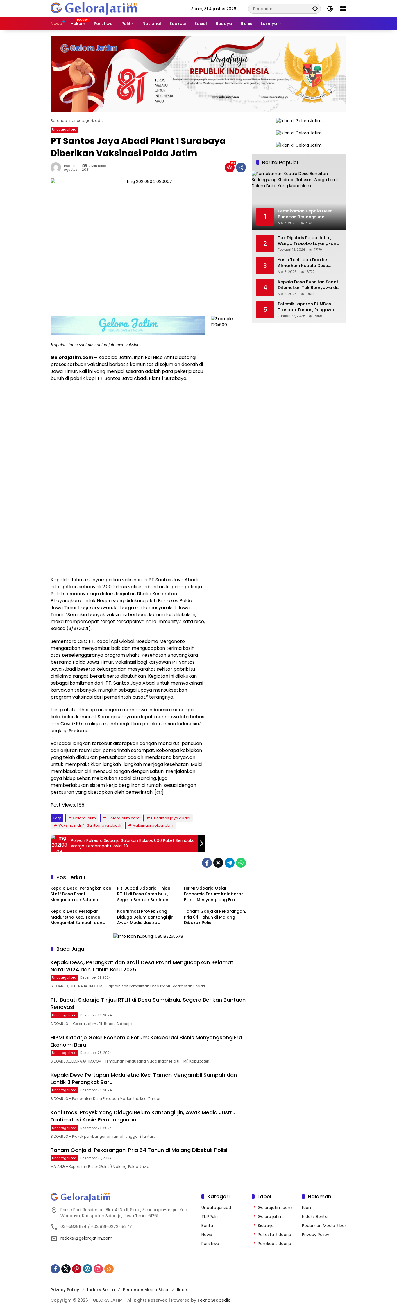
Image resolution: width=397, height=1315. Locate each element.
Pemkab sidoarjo (274, 1244)
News (206, 1235)
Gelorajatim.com (124, 818)
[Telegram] (230, 863)
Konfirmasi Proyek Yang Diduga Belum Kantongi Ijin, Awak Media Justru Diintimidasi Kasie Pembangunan (145, 917)
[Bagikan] (241, 167)
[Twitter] (218, 863)
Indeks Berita (315, 1217)
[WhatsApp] (241, 863)
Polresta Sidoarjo (274, 1235)
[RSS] (109, 1268)
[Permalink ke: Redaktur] (57, 167)
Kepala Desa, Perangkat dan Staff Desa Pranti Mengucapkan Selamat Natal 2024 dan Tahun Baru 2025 (81, 894)
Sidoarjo (266, 1226)
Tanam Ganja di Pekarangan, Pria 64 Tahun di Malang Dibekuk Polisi (215, 917)
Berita (207, 1226)
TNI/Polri (209, 1217)
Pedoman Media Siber (324, 1226)
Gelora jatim (84, 818)
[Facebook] (207, 863)
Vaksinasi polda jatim (153, 825)
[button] (315, 8)
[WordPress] (87, 1268)
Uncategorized (64, 129)
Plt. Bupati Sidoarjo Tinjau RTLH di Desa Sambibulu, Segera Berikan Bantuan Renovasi (143, 894)
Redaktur (71, 165)
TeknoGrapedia (214, 1300)
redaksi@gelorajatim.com (86, 1238)
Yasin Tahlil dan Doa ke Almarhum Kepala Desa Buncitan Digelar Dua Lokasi (307, 263)
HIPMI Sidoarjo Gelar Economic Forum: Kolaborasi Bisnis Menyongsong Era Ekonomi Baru (214, 894)
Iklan (306, 1208)
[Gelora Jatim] (94, 8)
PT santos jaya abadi (170, 818)
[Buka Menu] (342, 8)
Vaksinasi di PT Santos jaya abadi (89, 825)
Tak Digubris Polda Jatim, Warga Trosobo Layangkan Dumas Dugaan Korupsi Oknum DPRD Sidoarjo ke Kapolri (307, 241)
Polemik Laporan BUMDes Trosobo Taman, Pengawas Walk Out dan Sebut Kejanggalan (307, 307)
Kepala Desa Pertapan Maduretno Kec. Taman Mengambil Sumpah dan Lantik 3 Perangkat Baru (76, 917)
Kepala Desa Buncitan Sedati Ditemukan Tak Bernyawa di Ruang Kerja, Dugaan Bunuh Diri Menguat (308, 285)
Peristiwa (210, 1244)
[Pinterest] (76, 1268)
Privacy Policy (315, 1235)
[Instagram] (98, 1268)
